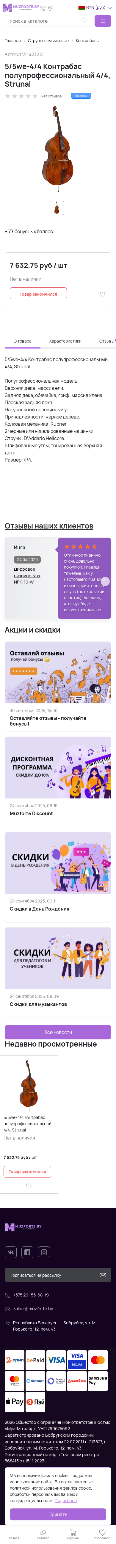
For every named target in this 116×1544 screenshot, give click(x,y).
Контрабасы (87, 40)
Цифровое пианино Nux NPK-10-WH (27, 572)
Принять (58, 1514)
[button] (103, 21)
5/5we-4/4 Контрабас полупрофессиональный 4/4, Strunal (27, 1123)
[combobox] (48, 21)
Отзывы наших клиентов (49, 526)
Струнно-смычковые (48, 40)
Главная (13, 40)
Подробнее (66, 1500)
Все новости (58, 1032)
